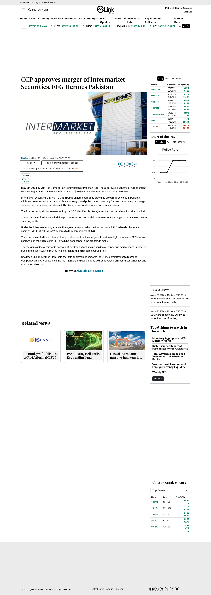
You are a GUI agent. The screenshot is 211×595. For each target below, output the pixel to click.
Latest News (98, 588)
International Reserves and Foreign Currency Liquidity (169, 366)
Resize (29, 162)
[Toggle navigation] (23, 10)
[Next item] (188, 26)
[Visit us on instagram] (172, 589)
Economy (43, 18)
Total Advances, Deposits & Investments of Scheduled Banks (168, 356)
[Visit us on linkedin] (162, 589)
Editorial (120, 18)
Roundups (90, 18)
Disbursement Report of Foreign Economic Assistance (170, 347)
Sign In (188, 11)
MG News (26, 158)
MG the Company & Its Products (36, 2)
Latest (33, 18)
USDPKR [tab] (181, 142)
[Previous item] (184, 26)
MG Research (73, 18)
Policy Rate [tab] (160, 142)
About (109, 588)
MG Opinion (105, 20)
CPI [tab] (174, 142)
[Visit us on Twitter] (156, 589)
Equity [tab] (160, 78)
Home (23, 18)
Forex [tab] (167, 78)
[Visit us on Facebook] (151, 589)
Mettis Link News (90, 270)
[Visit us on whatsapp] (167, 589)
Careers (119, 588)
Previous (158, 378)
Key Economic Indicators (153, 20)
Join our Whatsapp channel (64, 162)
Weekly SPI (159, 372)
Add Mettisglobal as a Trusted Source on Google (49, 168)
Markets (56, 18)
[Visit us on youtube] (177, 589)
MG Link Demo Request (178, 7)
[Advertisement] (105, 50)
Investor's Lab (133, 20)
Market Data (178, 20)
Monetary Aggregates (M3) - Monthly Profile (169, 339)
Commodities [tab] (176, 78)
